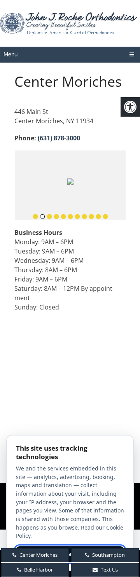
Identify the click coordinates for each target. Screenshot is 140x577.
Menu (11, 54)
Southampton (108, 554)
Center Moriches (38, 554)
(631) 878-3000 (59, 138)
